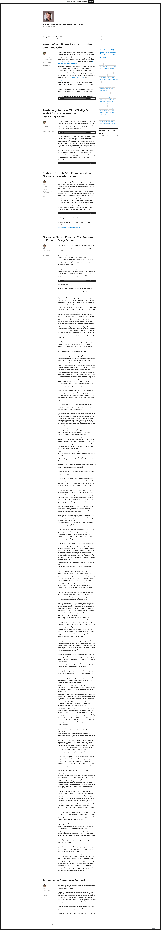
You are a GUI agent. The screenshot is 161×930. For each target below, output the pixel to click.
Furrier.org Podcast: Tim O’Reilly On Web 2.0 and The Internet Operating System (66, 113)
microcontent (114, 86)
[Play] (59, 98)
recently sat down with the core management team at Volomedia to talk (76, 80)
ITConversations (79, 894)
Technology (45, 129)
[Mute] (90, 98)
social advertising (109, 101)
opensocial (102, 94)
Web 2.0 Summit (103, 123)
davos (109, 70)
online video (113, 92)
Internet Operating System (48, 131)
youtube (113, 123)
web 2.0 (47, 134)
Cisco (101, 68)
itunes (111, 81)
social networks (111, 105)
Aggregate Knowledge (47, 191)
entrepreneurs (110, 72)
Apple (105, 64)
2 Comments (45, 66)
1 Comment (45, 895)
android (101, 64)
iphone (106, 81)
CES (110, 66)
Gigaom (109, 77)
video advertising (103, 119)
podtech (106, 97)
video (108, 116)
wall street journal (103, 121)
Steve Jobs (106, 108)
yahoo (109, 123)
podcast (44, 132)
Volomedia (49, 65)
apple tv (109, 64)
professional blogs (103, 99)
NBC (113, 88)
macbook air (102, 86)
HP (100, 81)
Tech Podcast (49, 132)
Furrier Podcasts (46, 59)
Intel (103, 81)
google (113, 77)
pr (109, 97)
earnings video (103, 72)
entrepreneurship (103, 75)
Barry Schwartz (46, 253)
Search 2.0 (52, 195)
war (109, 121)
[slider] (93, 98)
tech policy (111, 112)
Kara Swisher (108, 83)
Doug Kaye (69, 894)
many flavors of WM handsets (77, 77)
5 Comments (45, 256)
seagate (110, 99)
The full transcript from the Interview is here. (69, 227)
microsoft (102, 88)
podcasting (48, 63)
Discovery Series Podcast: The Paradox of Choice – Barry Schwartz (68, 239)
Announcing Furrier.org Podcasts (64, 880)
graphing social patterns (113, 79)
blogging (102, 66)
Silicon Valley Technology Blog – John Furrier (63, 24)
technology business (104, 112)
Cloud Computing (107, 68)
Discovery (45, 193)
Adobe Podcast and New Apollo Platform (108, 54)
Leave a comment (46, 198)
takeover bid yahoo (104, 110)
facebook (110, 75)
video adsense (114, 116)
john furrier (49, 193)
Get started (91, 1)
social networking (103, 105)
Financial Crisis (103, 77)
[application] (77, 98)
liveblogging (114, 83)
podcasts (44, 65)
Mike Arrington (108, 88)
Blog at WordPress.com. (67, 924)
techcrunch (111, 110)
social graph (102, 103)
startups (101, 108)
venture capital (103, 116)
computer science (46, 192)
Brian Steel (45, 62)
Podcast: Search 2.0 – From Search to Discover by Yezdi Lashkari (67, 174)
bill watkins (115, 64)
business (106, 66)
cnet (113, 68)
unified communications (109, 114)
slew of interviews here (69, 86)
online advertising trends (105, 92)
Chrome (114, 66)
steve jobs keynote (114, 108)
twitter (101, 114)
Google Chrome (103, 79)
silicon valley (102, 101)
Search (47, 195)
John (44, 55)
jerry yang (116, 81)
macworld (108, 86)
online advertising (103, 90)
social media (108, 103)
